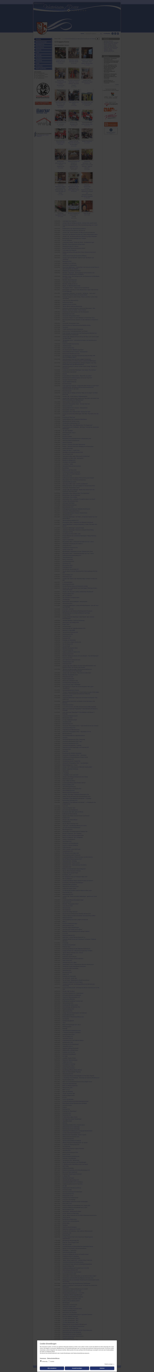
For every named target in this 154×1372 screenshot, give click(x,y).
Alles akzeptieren (52, 1368)
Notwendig (45, 1361)
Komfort (52, 1361)
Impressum (43, 1358)
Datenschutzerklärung (53, 1358)
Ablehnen (102, 1368)
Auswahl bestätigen (77, 1368)
